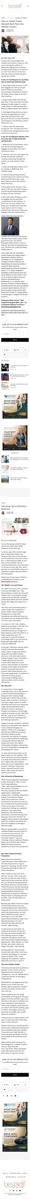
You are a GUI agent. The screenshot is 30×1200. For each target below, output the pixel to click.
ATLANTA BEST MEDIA (15, 1173)
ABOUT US (5, 1173)
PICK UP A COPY (22, 1177)
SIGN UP (15, 340)
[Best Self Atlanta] (15, 6)
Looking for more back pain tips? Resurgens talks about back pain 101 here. (14, 312)
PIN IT (11, 226)
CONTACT (24, 1173)
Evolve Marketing (18, 1194)
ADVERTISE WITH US (11, 1177)
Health (3, 17)
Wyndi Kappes (10, 30)
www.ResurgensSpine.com (11, 307)
